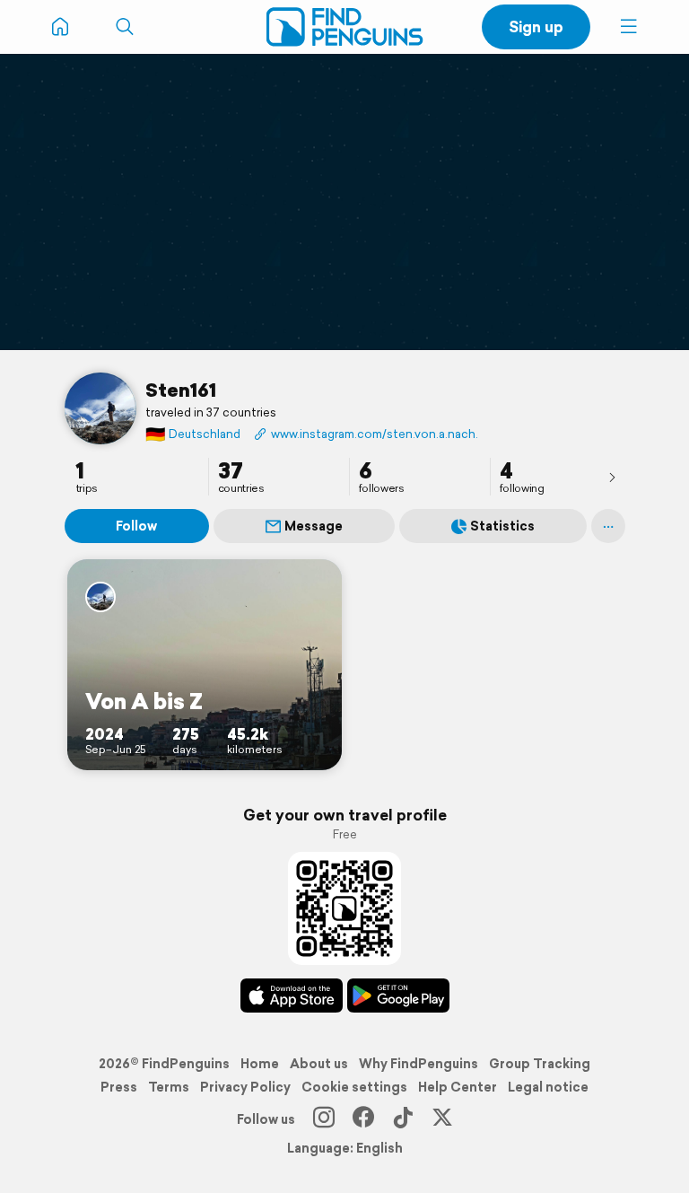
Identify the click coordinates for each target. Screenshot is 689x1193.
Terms (168, 1087)
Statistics (502, 526)
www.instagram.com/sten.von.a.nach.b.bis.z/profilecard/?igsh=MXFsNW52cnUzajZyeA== (374, 434)
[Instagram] (324, 1119)
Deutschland (192, 434)
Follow (136, 526)
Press (118, 1087)
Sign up (536, 26)
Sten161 (180, 389)
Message (313, 526)
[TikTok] (403, 1119)
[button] (629, 27)
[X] (442, 1119)
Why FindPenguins (418, 1064)
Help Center (457, 1087)
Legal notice (548, 1087)
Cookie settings (354, 1087)
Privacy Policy (245, 1087)
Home (259, 1064)
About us (319, 1064)
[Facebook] (363, 1119)
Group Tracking (539, 1064)
